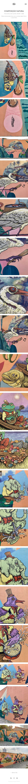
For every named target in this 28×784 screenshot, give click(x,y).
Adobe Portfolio (16, 781)
